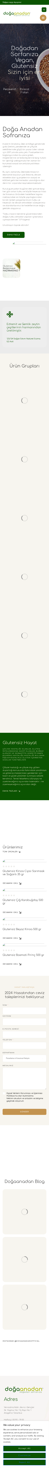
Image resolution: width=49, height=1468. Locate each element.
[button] (14, 235)
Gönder (24, 1112)
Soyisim (7, 1016)
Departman (9, 1053)
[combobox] (24, 1058)
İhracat (24, 89)
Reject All (24, 1462)
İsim (5, 1005)
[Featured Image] (24, 881)
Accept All (24, 1448)
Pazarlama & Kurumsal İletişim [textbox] (18, 1058)
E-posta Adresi (11, 1029)
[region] (24, 1444)
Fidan (24, 92)
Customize (24, 1455)
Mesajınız (8, 1065)
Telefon (8, 1040)
